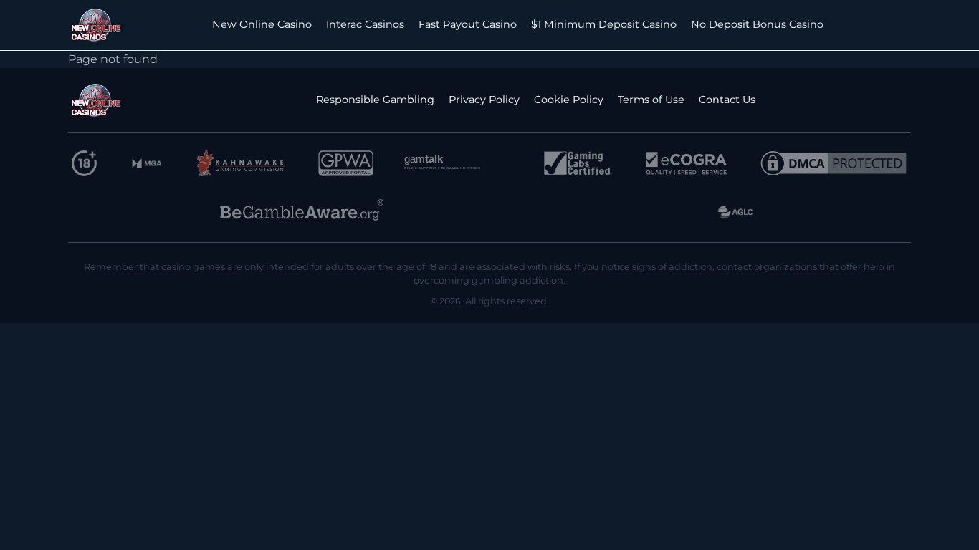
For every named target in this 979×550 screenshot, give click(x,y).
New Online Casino (262, 24)
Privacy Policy (484, 99)
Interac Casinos (365, 24)
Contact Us (727, 99)
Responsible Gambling (375, 99)
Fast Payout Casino (468, 24)
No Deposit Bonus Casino (757, 24)
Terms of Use (651, 99)
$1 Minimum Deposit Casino (604, 24)
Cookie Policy (568, 99)
